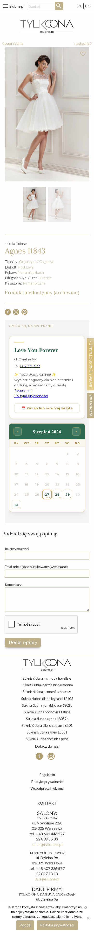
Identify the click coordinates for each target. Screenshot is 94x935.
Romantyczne (34, 283)
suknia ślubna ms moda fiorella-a (47, 678)
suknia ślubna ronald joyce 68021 (47, 705)
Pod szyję (26, 267)
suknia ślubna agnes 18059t (47, 719)
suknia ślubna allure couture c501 (47, 725)
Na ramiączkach (31, 272)
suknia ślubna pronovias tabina (47, 712)
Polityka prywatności (47, 782)
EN (87, 6)
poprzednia (13, 43)
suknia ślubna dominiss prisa (47, 739)
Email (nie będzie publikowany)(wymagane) (36, 567)
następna (82, 43)
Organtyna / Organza (36, 261)
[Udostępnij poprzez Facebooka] (8, 313)
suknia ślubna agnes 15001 (47, 732)
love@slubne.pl (47, 879)
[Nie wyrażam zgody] (88, 918)
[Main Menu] (5, 6)
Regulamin (47, 775)
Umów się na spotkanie (91, 365)
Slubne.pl (16, 6)
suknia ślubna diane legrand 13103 (47, 699)
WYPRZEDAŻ (91, 405)
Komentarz (13, 584)
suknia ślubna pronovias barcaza (47, 692)
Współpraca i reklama (47, 788)
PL (80, 6)
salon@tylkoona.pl (47, 844)
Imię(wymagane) (17, 549)
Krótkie (45, 277)
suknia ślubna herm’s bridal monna (47, 685)
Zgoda (25, 925)
